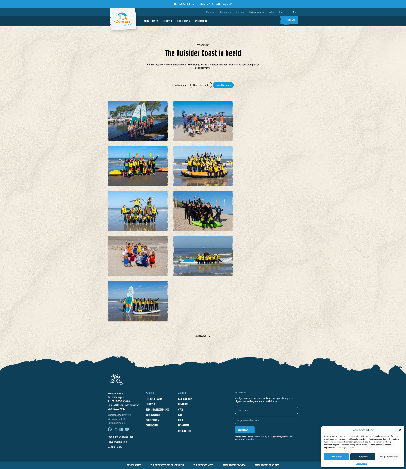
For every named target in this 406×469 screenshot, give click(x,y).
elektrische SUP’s (206, 4)
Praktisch (210, 12)
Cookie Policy (361, 463)
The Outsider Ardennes (267, 465)
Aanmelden (244, 430)
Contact (289, 20)
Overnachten (201, 21)
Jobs (271, 12)
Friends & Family (154, 399)
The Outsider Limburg (234, 465)
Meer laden (200, 336)
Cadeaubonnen (256, 12)
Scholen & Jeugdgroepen (157, 410)
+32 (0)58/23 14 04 (120, 401)
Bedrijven (167, 21)
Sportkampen (183, 21)
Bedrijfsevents (201, 84)
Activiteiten (149, 21)
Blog (281, 12)
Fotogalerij (225, 12)
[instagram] (115, 430)
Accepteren (336, 456)
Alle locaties (134, 465)
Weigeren (363, 456)
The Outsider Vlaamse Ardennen (167, 465)
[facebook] (110, 430)
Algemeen (181, 84)
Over (180, 410)
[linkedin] (121, 430)
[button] (399, 430)
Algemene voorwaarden (121, 437)
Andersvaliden (153, 415)
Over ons (240, 12)
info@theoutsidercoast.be (125, 405)
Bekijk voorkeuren (389, 456)
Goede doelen (184, 431)
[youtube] (127, 430)
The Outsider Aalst (203, 465)
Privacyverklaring (117, 442)
